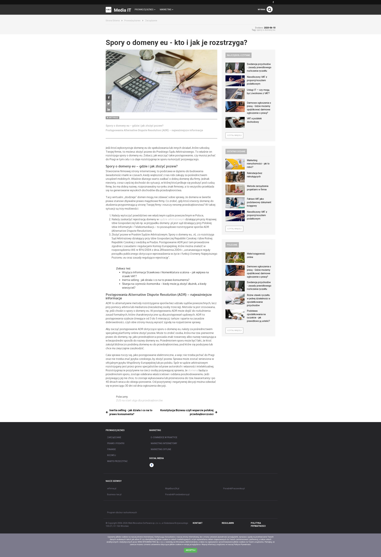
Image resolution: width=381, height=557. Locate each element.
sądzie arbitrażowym (172, 219)
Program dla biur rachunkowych (122, 512)
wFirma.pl (111, 488)
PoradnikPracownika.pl (234, 488)
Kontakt (198, 523)
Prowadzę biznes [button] (144, 9)
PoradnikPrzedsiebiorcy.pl (177, 494)
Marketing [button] (166, 9)
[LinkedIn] (109, 109)
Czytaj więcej (234, 135)
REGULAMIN (228, 523)
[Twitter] (109, 103)
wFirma (261, 9)
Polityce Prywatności (242, 544)
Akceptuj (190, 550)
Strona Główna (113, 20)
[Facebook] (109, 97)
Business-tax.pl (114, 494)
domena (193, 370)
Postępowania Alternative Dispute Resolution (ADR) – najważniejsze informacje (154, 130)
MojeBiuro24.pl (172, 488)
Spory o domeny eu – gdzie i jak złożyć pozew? (134, 125)
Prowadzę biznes (132, 20)
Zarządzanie (151, 20)
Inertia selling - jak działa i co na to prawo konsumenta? (155, 279)
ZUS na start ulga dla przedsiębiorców (139, 400)
